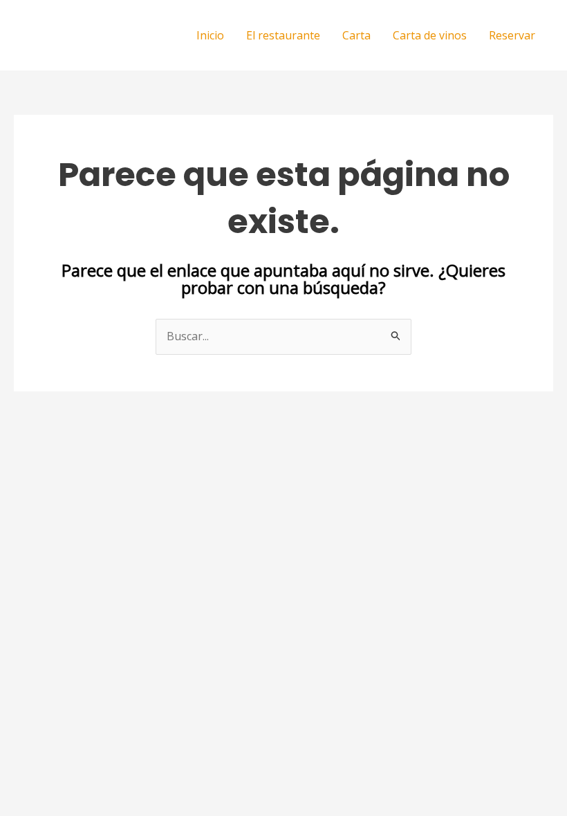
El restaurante (283, 35)
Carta (356, 35)
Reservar (512, 35)
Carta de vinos (430, 35)
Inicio (210, 35)
